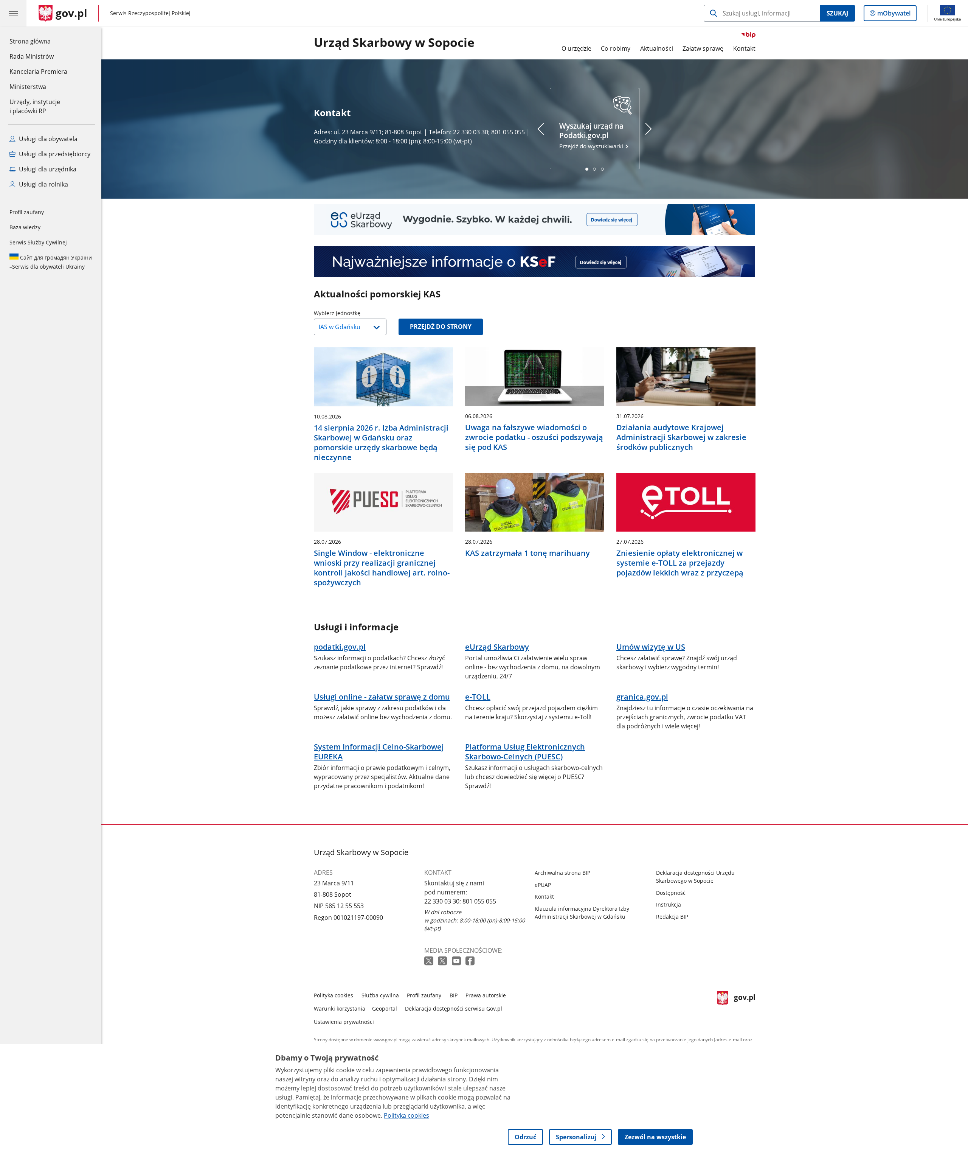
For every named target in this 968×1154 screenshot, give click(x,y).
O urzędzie (576, 48)
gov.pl (744, 1007)
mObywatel (894, 15)
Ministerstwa (27, 86)
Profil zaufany (26, 212)
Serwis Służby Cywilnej (38, 242)
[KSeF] (534, 261)
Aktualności (656, 48)
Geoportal (384, 1008)
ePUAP (543, 884)
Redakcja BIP (672, 916)
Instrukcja (668, 904)
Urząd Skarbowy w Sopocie (394, 42)
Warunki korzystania (339, 1008)
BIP (454, 995)
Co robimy (615, 48)
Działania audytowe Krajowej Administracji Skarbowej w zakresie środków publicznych (681, 437)
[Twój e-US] (534, 219)
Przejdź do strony (441, 326)
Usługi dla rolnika (42, 184)
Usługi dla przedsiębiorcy (53, 154)
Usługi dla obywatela (47, 139)
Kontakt (744, 48)
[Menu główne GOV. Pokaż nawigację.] (13, 13)
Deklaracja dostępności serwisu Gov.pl (453, 1008)
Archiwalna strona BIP (562, 872)
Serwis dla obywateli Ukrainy (50, 262)
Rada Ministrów (31, 56)
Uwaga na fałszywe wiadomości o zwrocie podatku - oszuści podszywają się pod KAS (534, 437)
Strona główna (38, 41)
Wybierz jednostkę (356, 313)
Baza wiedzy (24, 227)
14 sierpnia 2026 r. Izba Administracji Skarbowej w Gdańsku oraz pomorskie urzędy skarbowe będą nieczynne (381, 442)
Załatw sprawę (703, 48)
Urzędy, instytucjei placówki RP (34, 106)
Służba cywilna (380, 995)
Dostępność (671, 892)
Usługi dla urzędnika (46, 169)
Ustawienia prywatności (344, 1021)
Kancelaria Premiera (38, 71)
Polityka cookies (333, 995)
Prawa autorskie (485, 995)
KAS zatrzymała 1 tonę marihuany (527, 553)
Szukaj (837, 13)
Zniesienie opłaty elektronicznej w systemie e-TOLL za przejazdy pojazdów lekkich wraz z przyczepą (679, 563)
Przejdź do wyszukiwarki (592, 135)
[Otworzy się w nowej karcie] (429, 961)
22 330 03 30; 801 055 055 (460, 901)
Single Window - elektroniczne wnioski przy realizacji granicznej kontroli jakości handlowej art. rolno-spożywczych (382, 568)
